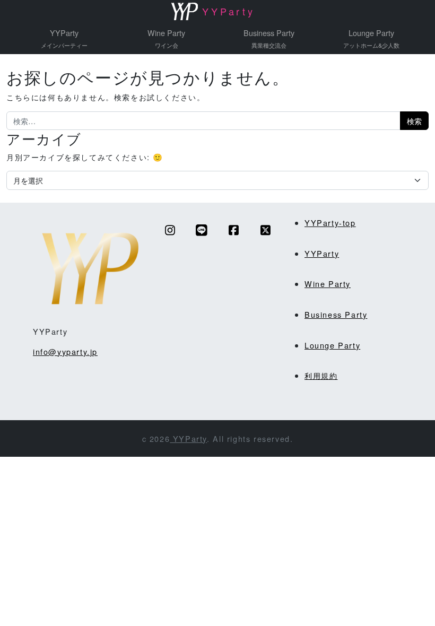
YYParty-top (330, 222)
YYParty (64, 38)
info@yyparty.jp (65, 351)
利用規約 (320, 375)
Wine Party (166, 38)
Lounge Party (371, 38)
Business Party (268, 38)
